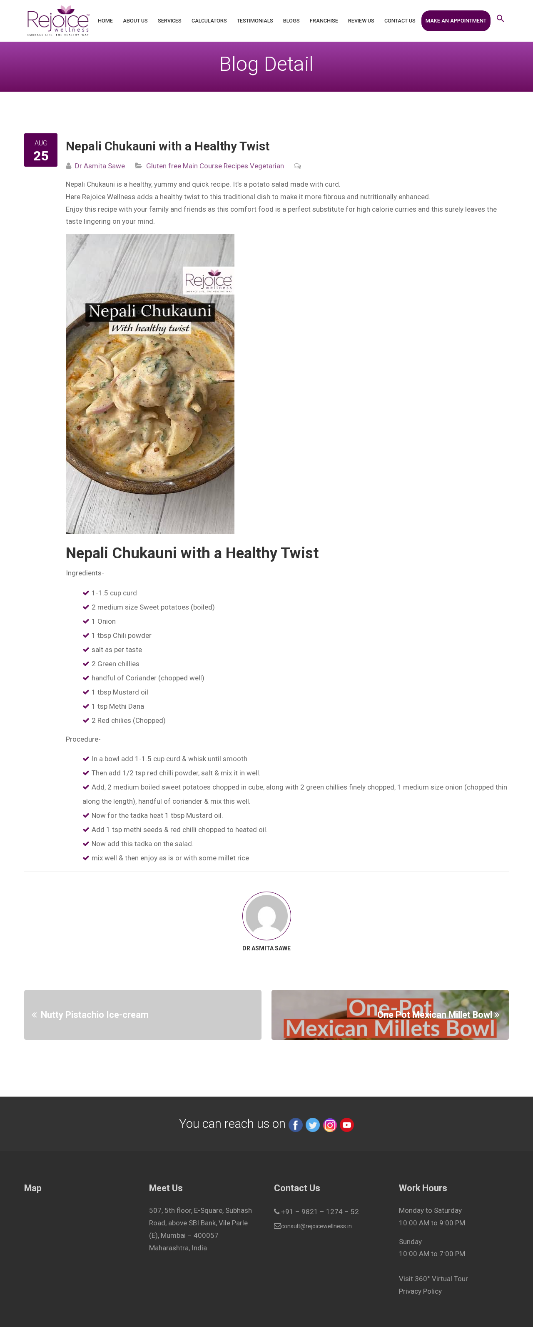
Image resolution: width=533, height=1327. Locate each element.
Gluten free (163, 166)
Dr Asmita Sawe (100, 166)
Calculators (209, 20)
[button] (500, 21)
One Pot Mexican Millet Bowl (434, 1015)
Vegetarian (266, 166)
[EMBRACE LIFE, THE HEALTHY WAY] (58, 21)
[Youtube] (347, 1124)
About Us (135, 20)
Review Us (361, 20)
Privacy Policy (420, 1291)
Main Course (201, 166)
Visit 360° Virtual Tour (433, 1279)
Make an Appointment (456, 20)
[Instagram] (330, 1124)
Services (170, 20)
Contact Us (400, 20)
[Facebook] (296, 1124)
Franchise (324, 20)
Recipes (235, 166)
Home (105, 20)
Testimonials (255, 20)
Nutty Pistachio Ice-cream (95, 1015)
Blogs (291, 20)
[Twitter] (313, 1124)
